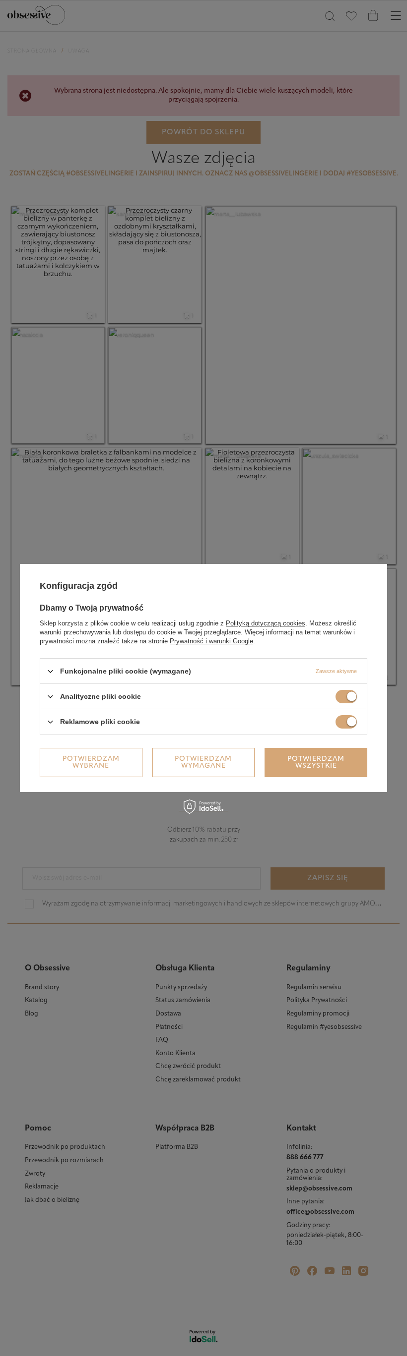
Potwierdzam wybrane (91, 762)
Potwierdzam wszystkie (315, 762)
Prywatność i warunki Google (211, 641)
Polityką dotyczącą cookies (265, 623)
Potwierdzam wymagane (203, 762)
